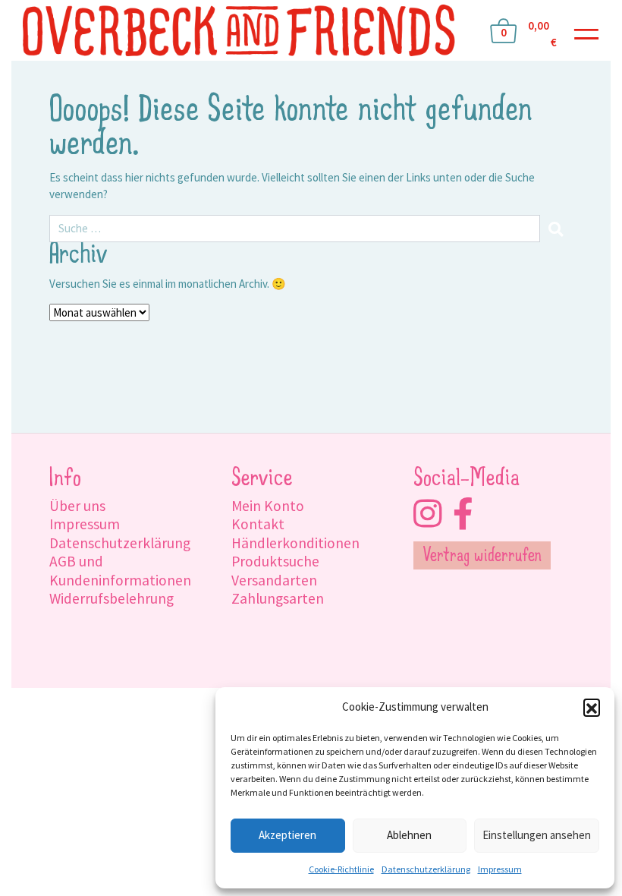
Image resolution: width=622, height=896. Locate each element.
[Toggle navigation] (586, 31)
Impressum (500, 869)
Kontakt (257, 524)
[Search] (556, 229)
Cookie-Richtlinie (341, 869)
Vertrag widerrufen (482, 556)
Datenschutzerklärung (426, 869)
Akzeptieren (287, 835)
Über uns (77, 506)
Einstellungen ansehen (536, 835)
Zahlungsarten (277, 598)
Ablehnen (409, 835)
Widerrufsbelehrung (111, 598)
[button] (591, 707)
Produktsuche (275, 561)
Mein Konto (267, 506)
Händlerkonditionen (295, 543)
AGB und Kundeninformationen (120, 570)
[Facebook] (463, 513)
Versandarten (274, 580)
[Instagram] (427, 513)
